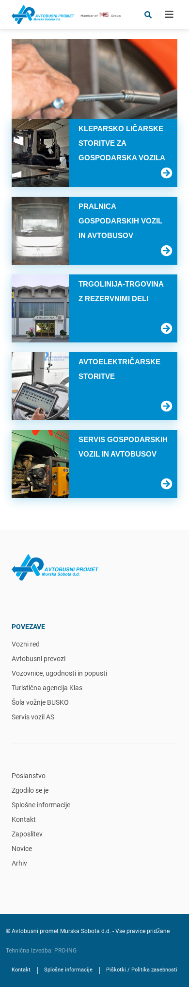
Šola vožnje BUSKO (40, 702)
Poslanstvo (29, 776)
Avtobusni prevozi (38, 659)
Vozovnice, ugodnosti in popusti (59, 673)
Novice (22, 848)
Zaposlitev (27, 834)
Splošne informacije (41, 805)
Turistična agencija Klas (47, 688)
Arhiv (19, 863)
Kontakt (24, 819)
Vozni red (26, 644)
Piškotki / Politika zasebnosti (141, 970)
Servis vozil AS (33, 717)
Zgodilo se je (30, 790)
